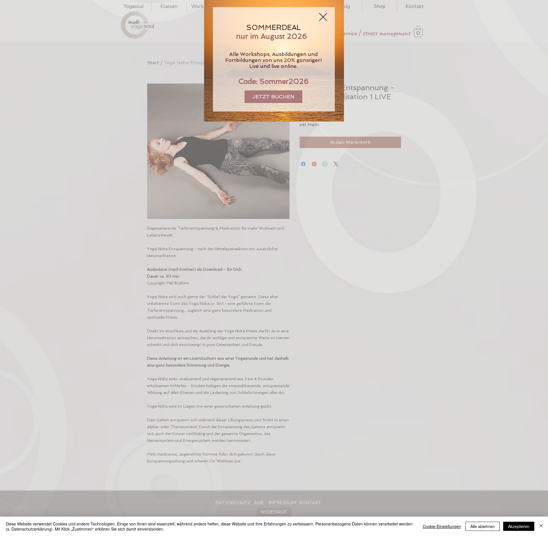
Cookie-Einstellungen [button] (442, 526)
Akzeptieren (518, 526)
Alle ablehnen (482, 526)
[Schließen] (541, 526)
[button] (323, 17)
